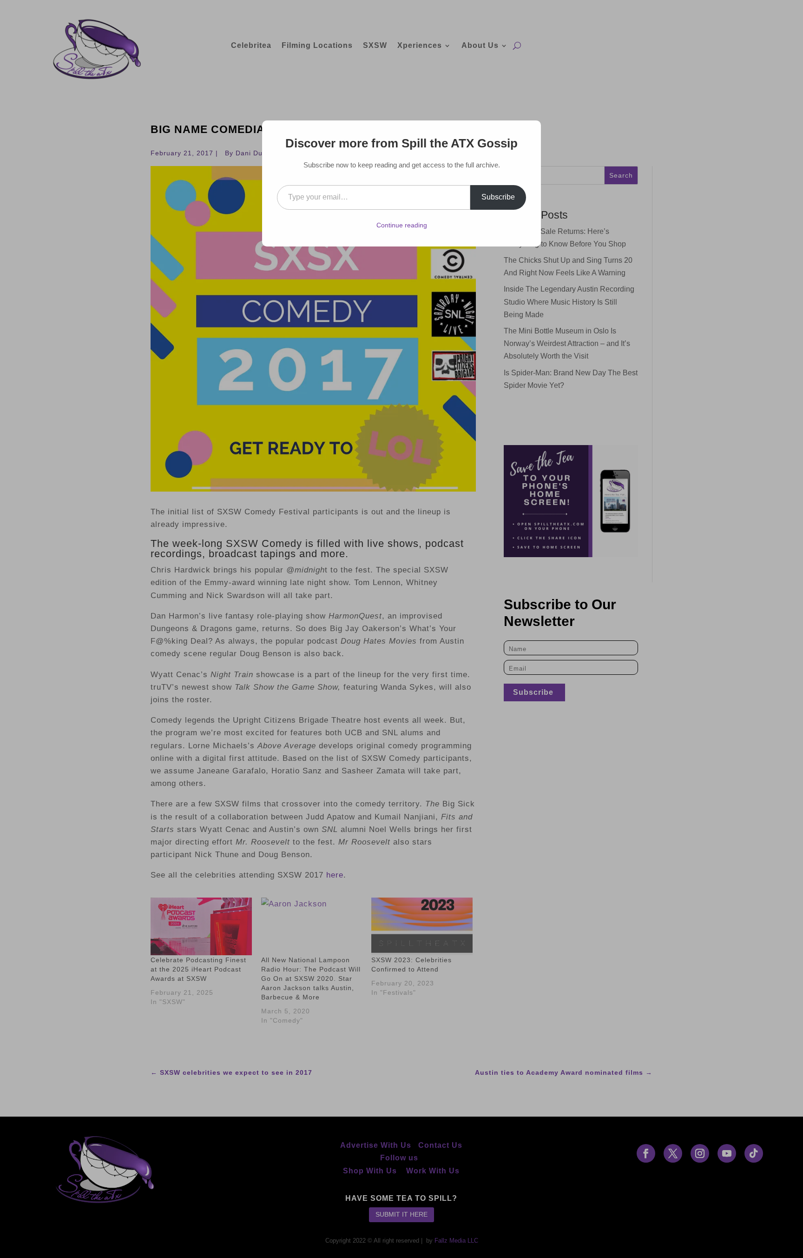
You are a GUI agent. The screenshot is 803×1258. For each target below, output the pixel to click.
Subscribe (498, 197)
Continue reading (401, 225)
